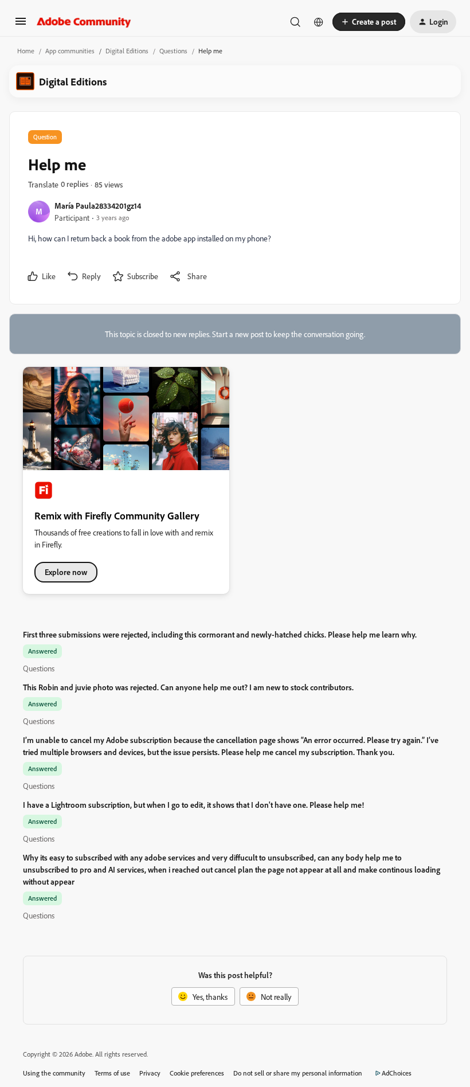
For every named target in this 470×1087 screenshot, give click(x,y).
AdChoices (397, 1073)
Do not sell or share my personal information (297, 1073)
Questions (173, 50)
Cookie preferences (197, 1073)
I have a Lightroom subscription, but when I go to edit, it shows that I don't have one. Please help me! (193, 805)
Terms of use (112, 1073)
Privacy (149, 1073)
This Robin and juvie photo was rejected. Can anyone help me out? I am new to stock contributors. (188, 687)
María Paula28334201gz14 (97, 205)
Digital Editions (126, 50)
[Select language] (319, 22)
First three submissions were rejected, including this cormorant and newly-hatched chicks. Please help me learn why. (220, 634)
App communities (70, 50)
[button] (21, 25)
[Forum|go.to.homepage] (84, 22)
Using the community (54, 1073)
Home (25, 50)
